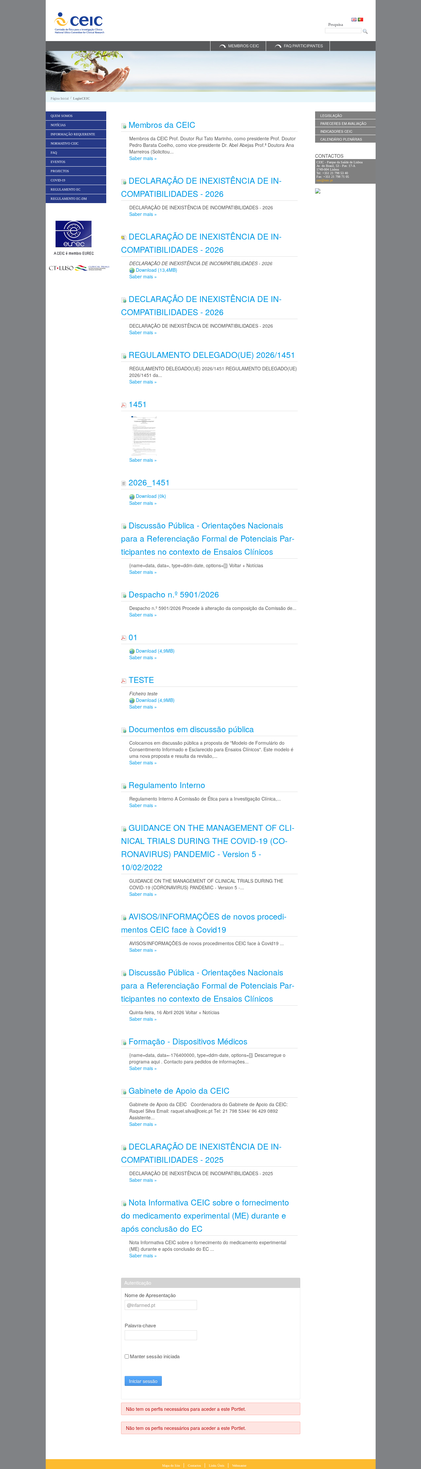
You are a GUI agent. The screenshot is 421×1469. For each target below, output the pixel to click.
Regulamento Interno (165, 784)
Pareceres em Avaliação (343, 123)
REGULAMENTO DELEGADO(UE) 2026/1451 (210, 354)
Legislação (331, 115)
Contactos (194, 1465)
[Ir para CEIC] (79, 23)
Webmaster (239, 1465)
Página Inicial (60, 98)
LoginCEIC (81, 98)
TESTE (140, 679)
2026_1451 (148, 482)
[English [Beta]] (354, 18)
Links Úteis (216, 1465)
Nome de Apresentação (150, 1295)
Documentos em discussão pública (190, 728)
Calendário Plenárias (341, 139)
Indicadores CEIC (336, 131)
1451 (136, 403)
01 (132, 636)
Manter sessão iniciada (155, 1356)
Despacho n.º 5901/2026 (172, 594)
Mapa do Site (171, 1465)
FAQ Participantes (303, 45)
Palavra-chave (140, 1325)
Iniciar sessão (143, 1381)
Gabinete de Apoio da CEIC (178, 1090)
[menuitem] (76, 115)
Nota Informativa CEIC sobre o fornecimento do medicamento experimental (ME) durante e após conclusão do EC (205, 1215)
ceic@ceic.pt (324, 180)
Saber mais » (143, 158)
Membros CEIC (243, 45)
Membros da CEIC (160, 124)
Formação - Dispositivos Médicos (186, 1041)
